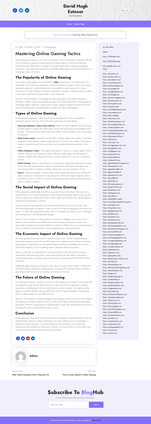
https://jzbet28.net (110, 181)
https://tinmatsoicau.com (112, 100)
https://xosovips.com (111, 142)
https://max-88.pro (110, 196)
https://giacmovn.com (111, 252)
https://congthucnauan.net (113, 246)
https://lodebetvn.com (111, 190)
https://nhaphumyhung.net (113, 276)
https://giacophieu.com (112, 255)
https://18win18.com (111, 74)
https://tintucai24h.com (112, 303)
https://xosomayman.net (112, 112)
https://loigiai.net (109, 273)
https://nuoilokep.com (111, 205)
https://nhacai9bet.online (112, 199)
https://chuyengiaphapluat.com (114, 237)
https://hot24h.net (110, 261)
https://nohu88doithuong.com (114, 109)
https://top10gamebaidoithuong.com (117, 202)
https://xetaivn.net (110, 333)
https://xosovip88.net (111, 88)
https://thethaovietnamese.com (115, 294)
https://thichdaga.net (111, 94)
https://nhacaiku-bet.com (112, 166)
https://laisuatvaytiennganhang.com (116, 267)
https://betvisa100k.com (112, 231)
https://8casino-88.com (112, 77)
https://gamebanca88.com (113, 169)
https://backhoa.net (110, 214)
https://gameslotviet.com (112, 175)
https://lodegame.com (111, 193)
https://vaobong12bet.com (113, 127)
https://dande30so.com (112, 148)
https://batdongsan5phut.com (114, 226)
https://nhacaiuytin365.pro (113, 136)
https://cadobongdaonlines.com (115, 130)
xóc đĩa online (108, 47)
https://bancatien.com (111, 118)
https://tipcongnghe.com (112, 306)
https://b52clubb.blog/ (112, 61)
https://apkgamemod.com (112, 211)
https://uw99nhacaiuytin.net (113, 133)
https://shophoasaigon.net (113, 282)
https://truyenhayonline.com (113, 315)
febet (105, 69)
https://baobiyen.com (111, 217)
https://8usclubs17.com (111, 79)
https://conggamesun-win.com (114, 145)
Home (69, 24)
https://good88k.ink (110, 178)
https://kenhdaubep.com (112, 264)
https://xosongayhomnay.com (114, 124)
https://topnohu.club (111, 106)
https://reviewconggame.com (114, 97)
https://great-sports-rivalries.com (115, 258)
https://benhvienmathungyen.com (115, 229)
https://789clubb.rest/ (111, 56)
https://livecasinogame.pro (113, 184)
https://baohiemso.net (111, 220)
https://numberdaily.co (111, 279)
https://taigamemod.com (112, 288)
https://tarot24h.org (111, 291)
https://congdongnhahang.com (114, 240)
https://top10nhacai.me (112, 82)
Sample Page (79, 24)
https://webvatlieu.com (112, 324)
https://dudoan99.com (111, 160)
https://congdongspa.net (112, 243)
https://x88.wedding (111, 115)
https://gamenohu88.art (112, 172)
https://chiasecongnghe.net (113, 234)
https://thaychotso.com (112, 208)
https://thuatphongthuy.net (113, 297)
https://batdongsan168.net (113, 223)
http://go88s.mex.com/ (112, 66)
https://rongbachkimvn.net (113, 91)
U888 (56, 82)
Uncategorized (65, 35)
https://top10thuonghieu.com (114, 309)
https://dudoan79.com (111, 154)
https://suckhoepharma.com (113, 285)
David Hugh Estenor (75, 8)
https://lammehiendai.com (112, 270)
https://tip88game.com (111, 151)
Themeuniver (96, 420)
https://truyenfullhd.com (112, 312)
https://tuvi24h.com (110, 318)
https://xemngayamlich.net (113, 327)
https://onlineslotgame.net (113, 85)
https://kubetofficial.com (112, 187)
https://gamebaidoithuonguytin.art (116, 163)
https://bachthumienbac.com (114, 121)
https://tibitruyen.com (111, 300)
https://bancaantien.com (112, 103)
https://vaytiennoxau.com (112, 321)
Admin (33, 356)
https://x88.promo (110, 139)
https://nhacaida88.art (111, 157)
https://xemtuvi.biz (110, 330)
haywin (105, 52)
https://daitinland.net (111, 249)
